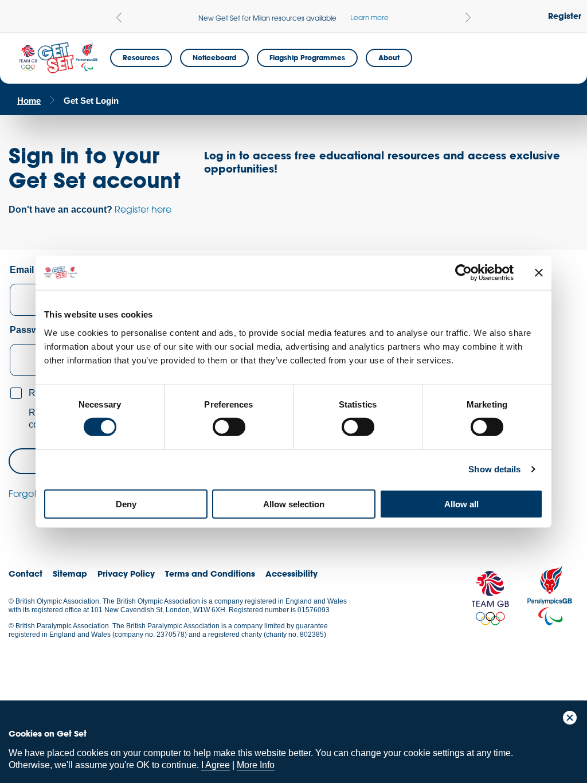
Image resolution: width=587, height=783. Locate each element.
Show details (494, 469)
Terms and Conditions (210, 573)
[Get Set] (58, 58)
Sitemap (70, 573)
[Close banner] (539, 273)
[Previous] (119, 17)
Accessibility (291, 573)
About (389, 57)
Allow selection (293, 503)
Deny (126, 503)
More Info (256, 765)
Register (564, 15)
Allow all (461, 503)
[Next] (468, 17)
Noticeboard (214, 57)
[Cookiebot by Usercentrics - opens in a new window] (463, 272)
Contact (25, 573)
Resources (141, 57)
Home (29, 100)
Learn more (369, 17)
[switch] (229, 427)
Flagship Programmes (307, 57)
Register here (143, 209)
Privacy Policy (126, 573)
